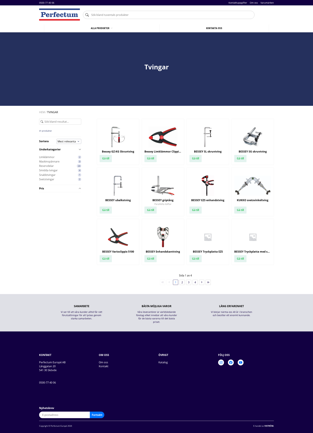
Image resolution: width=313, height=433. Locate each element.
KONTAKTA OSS (214, 28)
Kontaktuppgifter (238, 2)
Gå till (105, 158)
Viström (268, 426)
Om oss (254, 2)
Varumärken (267, 2)
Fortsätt (97, 415)
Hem (42, 112)
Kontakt (103, 366)
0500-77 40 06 (46, 2)
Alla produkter (100, 28)
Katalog (163, 362)
